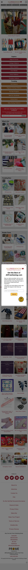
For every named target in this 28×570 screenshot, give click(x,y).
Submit (14, 294)
